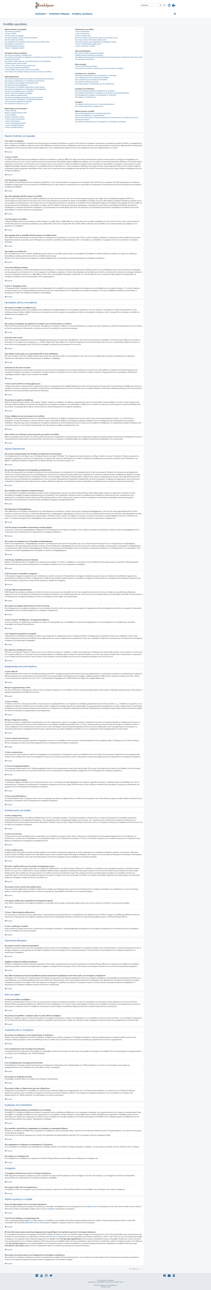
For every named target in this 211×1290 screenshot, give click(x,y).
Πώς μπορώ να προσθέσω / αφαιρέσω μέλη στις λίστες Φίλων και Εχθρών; (99, 68)
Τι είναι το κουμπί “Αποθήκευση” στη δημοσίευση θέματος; (24, 99)
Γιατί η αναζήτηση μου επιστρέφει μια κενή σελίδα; (91, 80)
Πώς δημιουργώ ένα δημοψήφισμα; (16, 85)
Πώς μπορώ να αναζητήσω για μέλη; (87, 82)
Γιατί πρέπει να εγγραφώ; (13, 31)
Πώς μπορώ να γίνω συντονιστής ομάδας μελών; (91, 40)
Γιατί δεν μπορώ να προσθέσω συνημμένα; (18, 93)
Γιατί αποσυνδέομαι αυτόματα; (15, 46)
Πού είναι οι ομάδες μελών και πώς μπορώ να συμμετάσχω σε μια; (96, 38)
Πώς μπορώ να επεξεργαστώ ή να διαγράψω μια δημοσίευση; (25, 81)
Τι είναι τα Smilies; (10, 115)
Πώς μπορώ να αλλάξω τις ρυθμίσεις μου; (18, 55)
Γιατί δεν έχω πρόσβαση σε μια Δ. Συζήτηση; (19, 91)
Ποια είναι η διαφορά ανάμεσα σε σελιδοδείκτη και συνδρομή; (95, 91)
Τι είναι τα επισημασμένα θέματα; (15, 123)
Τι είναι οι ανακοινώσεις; (12, 121)
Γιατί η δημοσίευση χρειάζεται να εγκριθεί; (18, 101)
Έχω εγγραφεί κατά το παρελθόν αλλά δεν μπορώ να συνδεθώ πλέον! (27, 42)
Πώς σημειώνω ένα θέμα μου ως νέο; (17, 103)
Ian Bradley (110, 1280)
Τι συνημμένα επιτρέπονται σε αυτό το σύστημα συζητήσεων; (95, 104)
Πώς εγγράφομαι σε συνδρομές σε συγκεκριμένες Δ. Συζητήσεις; (95, 95)
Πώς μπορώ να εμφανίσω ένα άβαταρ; (17, 67)
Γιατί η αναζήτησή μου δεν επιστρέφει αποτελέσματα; (92, 77)
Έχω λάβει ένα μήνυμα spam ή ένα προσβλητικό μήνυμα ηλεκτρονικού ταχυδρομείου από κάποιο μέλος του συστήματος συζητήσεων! (108, 58)
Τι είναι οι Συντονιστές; (82, 33)
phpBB (44, 374)
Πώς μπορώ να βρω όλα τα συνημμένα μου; (89, 106)
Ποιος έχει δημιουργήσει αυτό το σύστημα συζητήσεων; (93, 113)
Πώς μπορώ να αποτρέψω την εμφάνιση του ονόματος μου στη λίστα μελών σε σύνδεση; (33, 57)
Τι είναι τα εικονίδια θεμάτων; (14, 127)
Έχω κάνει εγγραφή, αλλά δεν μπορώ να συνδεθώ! (21, 38)
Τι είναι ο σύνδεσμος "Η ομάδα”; (85, 46)
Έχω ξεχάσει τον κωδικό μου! (14, 44)
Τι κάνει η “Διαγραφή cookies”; (15, 48)
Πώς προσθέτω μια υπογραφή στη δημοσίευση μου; (22, 83)
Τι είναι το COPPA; (11, 33)
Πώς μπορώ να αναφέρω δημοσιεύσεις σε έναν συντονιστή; (24, 97)
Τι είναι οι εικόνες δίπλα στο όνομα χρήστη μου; (20, 65)
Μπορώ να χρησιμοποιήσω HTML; (16, 113)
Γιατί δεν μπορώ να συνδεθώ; (14, 40)
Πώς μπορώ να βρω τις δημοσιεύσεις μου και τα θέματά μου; (95, 84)
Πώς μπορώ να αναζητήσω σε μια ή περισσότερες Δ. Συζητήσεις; (96, 75)
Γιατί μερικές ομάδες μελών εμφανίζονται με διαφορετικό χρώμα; (95, 42)
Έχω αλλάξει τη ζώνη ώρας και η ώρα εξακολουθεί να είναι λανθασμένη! (28, 61)
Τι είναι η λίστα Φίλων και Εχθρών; (86, 66)
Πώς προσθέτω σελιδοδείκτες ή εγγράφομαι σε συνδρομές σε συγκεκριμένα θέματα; (102, 93)
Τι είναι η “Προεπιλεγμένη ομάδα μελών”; (88, 44)
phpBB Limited (91, 1206)
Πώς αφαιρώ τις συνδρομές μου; (85, 97)
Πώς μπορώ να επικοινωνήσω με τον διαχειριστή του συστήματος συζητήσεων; (100, 122)
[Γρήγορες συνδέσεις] (175, 13)
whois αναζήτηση (59, 1236)
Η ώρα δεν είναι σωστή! (12, 59)
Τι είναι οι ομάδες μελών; (83, 36)
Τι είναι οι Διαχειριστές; (82, 31)
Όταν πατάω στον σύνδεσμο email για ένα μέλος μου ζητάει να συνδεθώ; (28, 72)
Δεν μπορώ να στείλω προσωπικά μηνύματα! (89, 53)
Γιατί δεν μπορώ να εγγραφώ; (14, 36)
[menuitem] (169, 5)
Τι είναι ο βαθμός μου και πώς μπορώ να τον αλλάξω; (22, 69)
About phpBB (48, 1209)
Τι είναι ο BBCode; (11, 111)
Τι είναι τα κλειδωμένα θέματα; (14, 125)
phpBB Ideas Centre (32, 1222)
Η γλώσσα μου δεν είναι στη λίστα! (16, 63)
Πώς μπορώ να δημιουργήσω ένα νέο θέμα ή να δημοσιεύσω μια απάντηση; (29, 79)
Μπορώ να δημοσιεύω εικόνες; (15, 117)
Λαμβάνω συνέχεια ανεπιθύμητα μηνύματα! (89, 55)
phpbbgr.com (113, 1285)
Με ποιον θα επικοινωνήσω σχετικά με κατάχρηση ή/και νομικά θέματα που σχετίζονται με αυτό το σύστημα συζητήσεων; (107, 118)
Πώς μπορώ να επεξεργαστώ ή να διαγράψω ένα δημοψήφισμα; (25, 89)
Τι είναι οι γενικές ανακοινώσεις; (15, 119)
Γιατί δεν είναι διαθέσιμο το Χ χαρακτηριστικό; (90, 115)
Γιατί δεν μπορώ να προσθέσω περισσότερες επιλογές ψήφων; (25, 87)
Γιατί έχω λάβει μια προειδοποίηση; (16, 95)
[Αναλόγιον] (44, 5)
